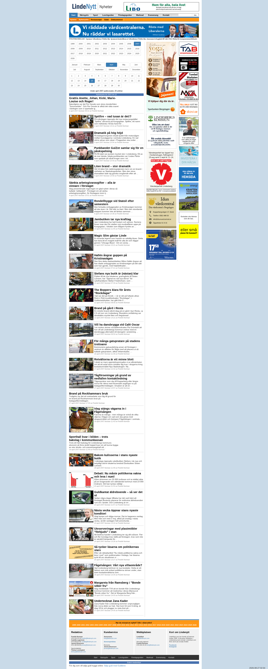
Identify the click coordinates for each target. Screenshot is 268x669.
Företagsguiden (125, 15)
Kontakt (166, 15)
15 (92, 81)
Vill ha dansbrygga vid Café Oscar (117, 324)
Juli (74, 70)
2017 (73, 54)
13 (79, 81)
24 (79, 86)
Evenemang (153, 15)
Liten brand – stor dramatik (112, 166)
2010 (89, 49)
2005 (121, 44)
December (136, 70)
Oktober (112, 70)
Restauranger (96, 20)
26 (92, 86)
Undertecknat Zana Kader (111, 600)
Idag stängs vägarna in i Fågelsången (110, 410)
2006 (129, 44)
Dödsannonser (117, 20)
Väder (106, 20)
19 (119, 81)
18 (112, 81)
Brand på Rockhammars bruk (88, 393)
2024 (129, 54)
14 (85, 81)
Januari (74, 65)
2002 (97, 44)
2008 (73, 49)
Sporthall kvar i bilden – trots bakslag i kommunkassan (88, 438)
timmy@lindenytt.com (78, 652)
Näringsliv (84, 15)
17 (105, 81)
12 (72, 81)
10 (132, 76)
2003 (105, 44)
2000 (81, 44)
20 (125, 81)
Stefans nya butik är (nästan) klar (116, 273)
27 (99, 86)
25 (85, 86)
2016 (137, 49)
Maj (123, 65)
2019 (89, 54)
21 (132, 81)
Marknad (140, 15)
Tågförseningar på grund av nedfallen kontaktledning (112, 377)
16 (99, 81)
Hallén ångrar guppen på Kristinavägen (110, 257)
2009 (81, 49)
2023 (121, 54)
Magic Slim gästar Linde (110, 235)
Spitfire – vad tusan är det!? (112, 116)
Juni (136, 65)
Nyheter (73, 20)
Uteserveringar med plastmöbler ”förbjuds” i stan (115, 530)
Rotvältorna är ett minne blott (114, 359)
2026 (73, 58)
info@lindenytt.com (110, 638)
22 (139, 81)
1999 (73, 44)
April (111, 65)
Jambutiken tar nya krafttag (112, 219)
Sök (195, 15)
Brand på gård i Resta (108, 308)
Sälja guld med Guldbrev (115, 666)
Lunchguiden (108, 15)
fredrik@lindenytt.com (88, 638)
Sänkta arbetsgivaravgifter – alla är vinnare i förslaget (92, 184)
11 (139, 76)
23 (72, 86)
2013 (113, 49)
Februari (87, 65)
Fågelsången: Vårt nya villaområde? (118, 565)
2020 (97, 54)
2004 (113, 44)
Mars (99, 65)
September (99, 70)
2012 (105, 49)
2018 (81, 54)
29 (112, 86)
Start (73, 15)
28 (105, 86)
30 (119, 86)
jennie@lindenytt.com (88, 645)
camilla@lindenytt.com (88, 641)
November (124, 70)
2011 (97, 49)
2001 (89, 44)
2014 (121, 49)
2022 (113, 54)
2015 (129, 49)
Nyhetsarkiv (84, 20)
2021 (105, 54)
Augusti (87, 70)
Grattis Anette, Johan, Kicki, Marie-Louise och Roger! (92, 100)
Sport (95, 15)
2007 (137, 44)
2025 (137, 54)
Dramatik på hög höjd (108, 132)
